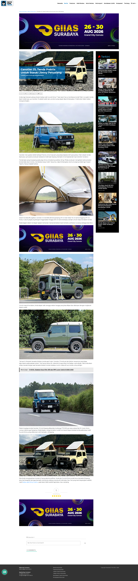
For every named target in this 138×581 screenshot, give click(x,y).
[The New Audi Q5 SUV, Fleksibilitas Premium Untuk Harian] (107, 178)
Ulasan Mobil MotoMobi (59, 571)
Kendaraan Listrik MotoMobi (60, 575)
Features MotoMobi (58, 569)
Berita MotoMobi (57, 567)
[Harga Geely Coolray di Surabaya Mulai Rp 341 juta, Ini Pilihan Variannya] (107, 82)
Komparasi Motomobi (58, 577)
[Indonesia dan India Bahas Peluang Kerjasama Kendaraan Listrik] (107, 198)
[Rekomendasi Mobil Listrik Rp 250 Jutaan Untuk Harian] (107, 64)
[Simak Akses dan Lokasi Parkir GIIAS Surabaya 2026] (107, 216)
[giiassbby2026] (69, 31)
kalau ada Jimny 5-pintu (30, 482)
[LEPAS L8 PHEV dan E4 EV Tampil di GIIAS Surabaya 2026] (107, 118)
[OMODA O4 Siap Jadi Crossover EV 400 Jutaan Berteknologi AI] (107, 157)
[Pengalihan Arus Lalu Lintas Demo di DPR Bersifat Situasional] (107, 101)
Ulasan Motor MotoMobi (59, 573)
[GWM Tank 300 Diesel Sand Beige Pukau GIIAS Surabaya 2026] (107, 136)
